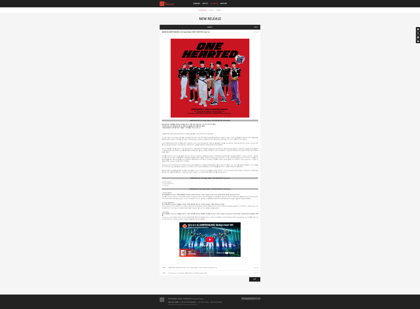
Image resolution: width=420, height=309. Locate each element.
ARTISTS (205, 3)
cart (418, 41)
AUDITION (223, 3)
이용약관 (180, 298)
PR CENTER (214, 3)
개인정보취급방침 (172, 298)
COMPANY (196, 3)
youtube (418, 37)
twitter (418, 29)
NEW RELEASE (203, 10)
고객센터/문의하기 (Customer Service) (193, 298)
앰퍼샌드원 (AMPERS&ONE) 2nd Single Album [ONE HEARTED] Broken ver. (193, 267)
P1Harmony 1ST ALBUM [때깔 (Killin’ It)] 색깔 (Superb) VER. (187, 273)
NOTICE (211, 10)
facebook (418, 33)
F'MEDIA (218, 10)
